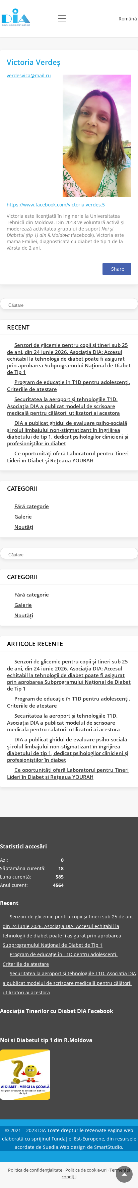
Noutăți (23, 527)
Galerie (23, 516)
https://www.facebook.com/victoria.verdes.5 (56, 204)
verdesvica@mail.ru (29, 75)
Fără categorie (31, 506)
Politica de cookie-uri (86, 1170)
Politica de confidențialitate (35, 1170)
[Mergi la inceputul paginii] (124, 1174)
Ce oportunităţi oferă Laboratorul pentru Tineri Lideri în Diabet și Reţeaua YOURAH (68, 457)
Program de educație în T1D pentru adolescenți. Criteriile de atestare (68, 385)
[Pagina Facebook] (25, 1076)
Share (117, 269)
